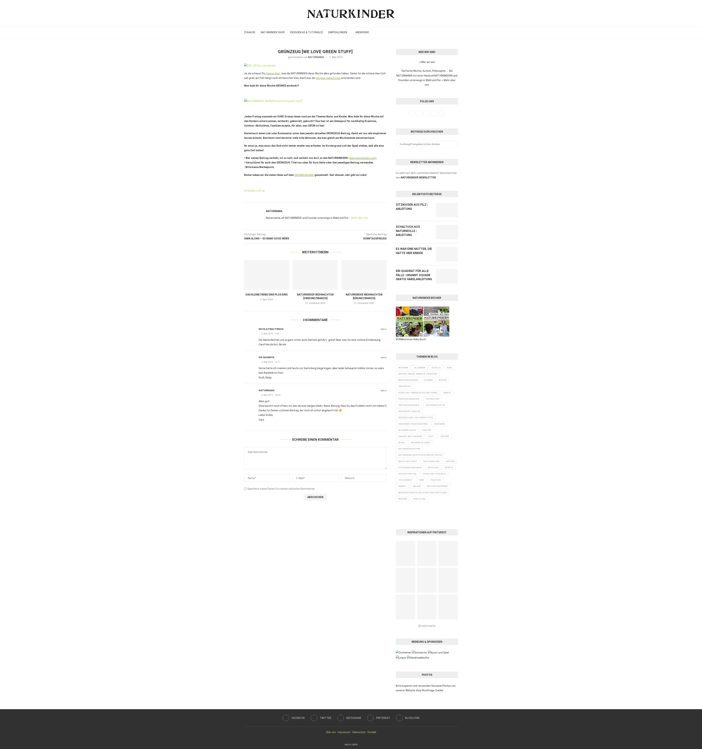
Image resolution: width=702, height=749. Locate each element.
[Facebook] (438, 32)
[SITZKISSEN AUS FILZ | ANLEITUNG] (447, 210)
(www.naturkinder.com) (362, 158)
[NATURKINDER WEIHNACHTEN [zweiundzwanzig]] (315, 275)
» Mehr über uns (358, 217)
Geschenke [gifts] (435, 405)
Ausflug (436, 368)
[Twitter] (442, 32)
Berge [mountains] (408, 380)
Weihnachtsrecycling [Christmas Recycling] (422, 492)
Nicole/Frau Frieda (271, 329)
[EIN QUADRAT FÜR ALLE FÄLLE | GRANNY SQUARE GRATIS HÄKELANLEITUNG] (447, 276)
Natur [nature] (431, 461)
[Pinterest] (450, 32)
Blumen (428, 380)
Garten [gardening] (408, 405)
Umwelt (402, 486)
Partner (450, 461)
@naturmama (426, 626)
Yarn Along (419, 499)
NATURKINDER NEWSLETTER (418, 177)
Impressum (344, 732)
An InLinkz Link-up (254, 190)
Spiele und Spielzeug (434, 474)
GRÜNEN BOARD (304, 175)
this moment (405, 480)
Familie (447, 393)
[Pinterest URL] (405, 553)
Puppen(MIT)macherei (410, 467)
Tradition (435, 480)
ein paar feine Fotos (328, 78)
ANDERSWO (362, 32)
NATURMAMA (316, 57)
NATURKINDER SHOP (273, 32)
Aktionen (403, 368)
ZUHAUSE (249, 32)
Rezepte (449, 467)
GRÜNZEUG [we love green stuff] (415, 417)
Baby (449, 368)
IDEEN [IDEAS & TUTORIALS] (306, 32)
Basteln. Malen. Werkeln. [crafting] (417, 374)
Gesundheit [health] (409, 411)
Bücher (443, 380)
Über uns (331, 732)
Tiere (421, 480)
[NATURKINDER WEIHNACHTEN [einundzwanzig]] (364, 275)
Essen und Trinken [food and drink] (417, 393)
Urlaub (417, 486)
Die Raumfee (266, 357)
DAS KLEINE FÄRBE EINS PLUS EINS (267, 294)
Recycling (433, 467)
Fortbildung (432, 399)
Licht (431, 436)
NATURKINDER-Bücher (409, 449)
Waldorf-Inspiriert (437, 486)
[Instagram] (446, 32)
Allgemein (419, 368)
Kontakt (371, 732)
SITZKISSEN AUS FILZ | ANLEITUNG (412, 206)
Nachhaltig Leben (420, 442)
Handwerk (439, 424)
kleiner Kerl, (273, 73)
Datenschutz (359, 732)
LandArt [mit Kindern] (410, 436)
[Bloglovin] (454, 32)
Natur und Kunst (407, 461)
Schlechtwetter (407, 474)
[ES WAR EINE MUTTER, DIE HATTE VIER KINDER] (447, 254)
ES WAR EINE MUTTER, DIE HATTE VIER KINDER (414, 251)
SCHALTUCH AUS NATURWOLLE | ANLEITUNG (408, 231)
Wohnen (402, 499)
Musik (401, 442)
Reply (384, 329)
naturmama (267, 390)
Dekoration (404, 386)
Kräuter (426, 430)
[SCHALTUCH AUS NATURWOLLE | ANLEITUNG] (447, 232)
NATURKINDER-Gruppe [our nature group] (420, 455)
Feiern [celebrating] (408, 399)
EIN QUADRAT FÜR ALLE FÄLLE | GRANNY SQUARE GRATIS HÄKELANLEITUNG (414, 275)
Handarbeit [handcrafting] (413, 424)
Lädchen (444, 436)
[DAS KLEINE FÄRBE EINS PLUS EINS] (266, 275)
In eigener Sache (407, 430)
